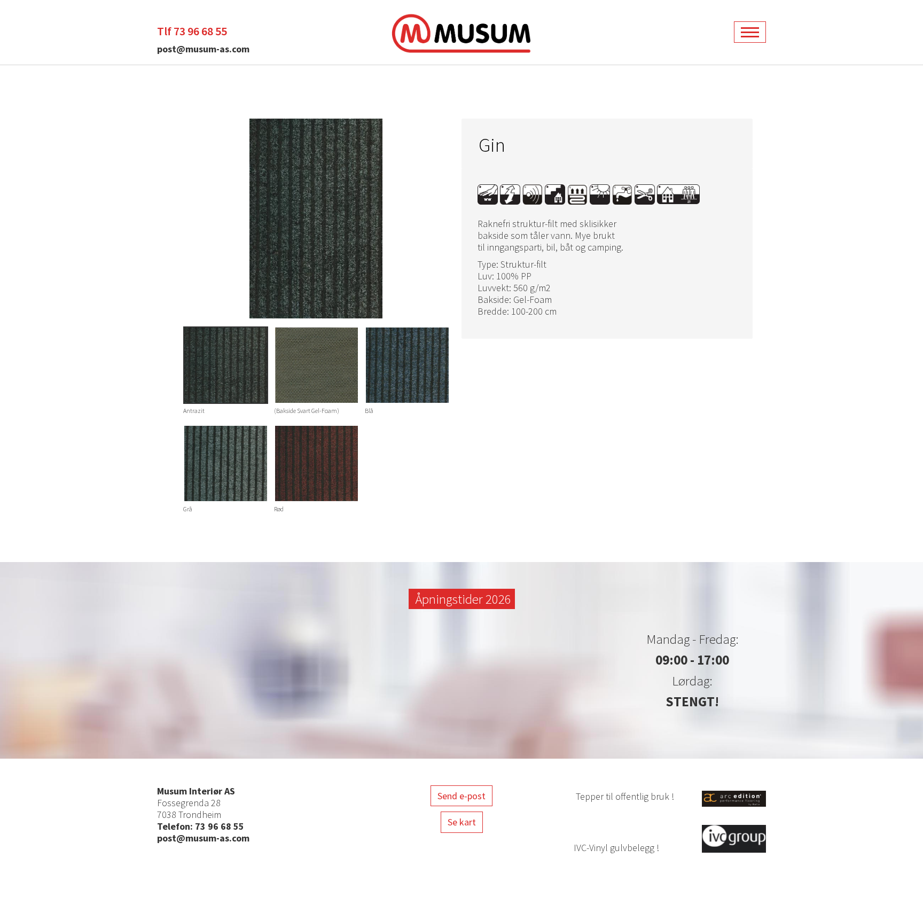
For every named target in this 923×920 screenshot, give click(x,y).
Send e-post (461, 796)
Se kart (462, 822)
